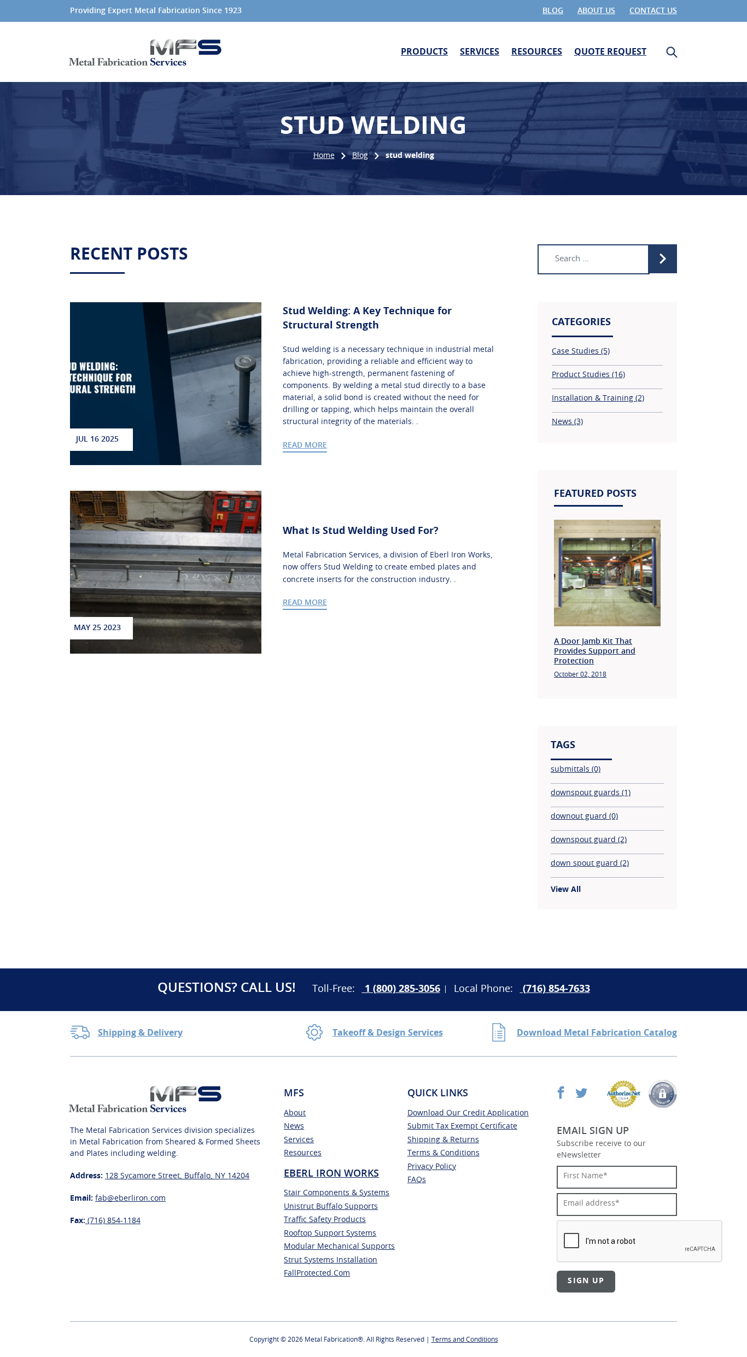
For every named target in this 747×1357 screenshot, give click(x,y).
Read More (305, 445)
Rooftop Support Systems (330, 1233)
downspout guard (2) (589, 840)
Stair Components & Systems (336, 1193)
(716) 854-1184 (113, 1221)
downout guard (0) (584, 816)
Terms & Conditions (443, 1153)
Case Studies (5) (581, 351)
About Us (596, 11)
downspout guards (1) (591, 793)
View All (566, 890)
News (294, 1126)
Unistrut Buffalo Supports (331, 1207)
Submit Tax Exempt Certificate (462, 1126)
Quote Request (610, 52)
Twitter (581, 1092)
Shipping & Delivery (140, 1033)
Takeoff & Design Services (387, 1033)
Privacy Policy (431, 1167)
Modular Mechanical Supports (339, 1246)
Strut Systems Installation (330, 1260)
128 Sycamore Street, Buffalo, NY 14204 (177, 1176)
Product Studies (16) (588, 375)
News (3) (567, 422)
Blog (552, 11)
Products (424, 52)
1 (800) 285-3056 (401, 989)
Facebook (561, 1092)
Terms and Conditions (464, 1339)
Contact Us (653, 11)
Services (479, 52)
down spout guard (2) (590, 863)
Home (324, 156)
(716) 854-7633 (555, 989)
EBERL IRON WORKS (331, 1174)
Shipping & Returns (443, 1140)
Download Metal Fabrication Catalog (597, 1033)
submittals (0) (575, 769)
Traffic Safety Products (325, 1220)
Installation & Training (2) (598, 398)
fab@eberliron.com (130, 1198)
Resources (536, 52)
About (295, 1113)
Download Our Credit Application (468, 1113)
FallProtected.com (317, 1273)
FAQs (416, 1180)
